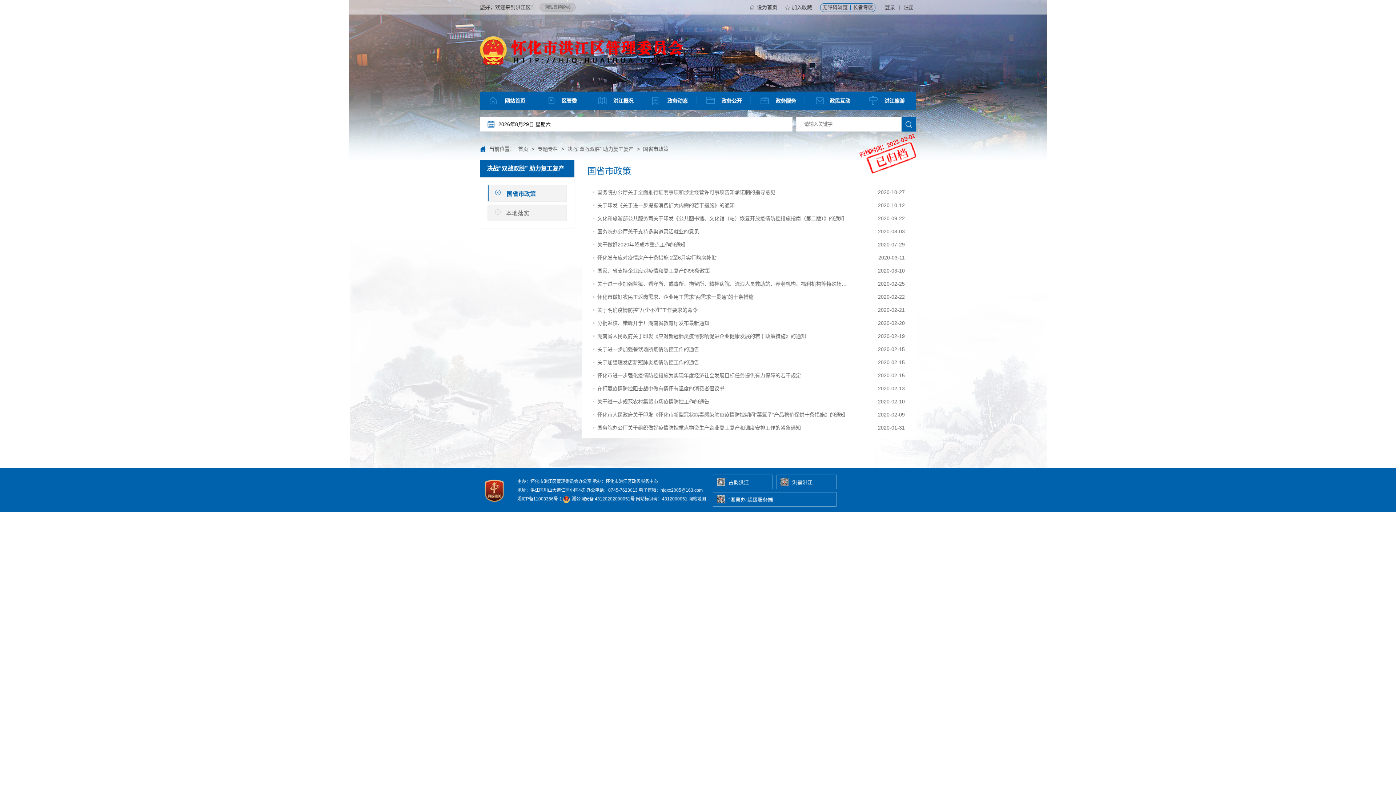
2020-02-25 (891, 284)
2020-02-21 (891, 310)
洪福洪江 (802, 482)
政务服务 (786, 101)
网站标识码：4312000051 (661, 499)
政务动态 (677, 101)
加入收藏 (802, 7)
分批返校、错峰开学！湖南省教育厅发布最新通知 (653, 323)
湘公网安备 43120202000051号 (603, 499)
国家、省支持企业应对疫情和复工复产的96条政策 (653, 271)
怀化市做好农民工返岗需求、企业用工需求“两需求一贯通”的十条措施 (675, 297)
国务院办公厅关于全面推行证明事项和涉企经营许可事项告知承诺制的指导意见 (686, 192)
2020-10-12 (891, 205)
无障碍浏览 (835, 7)
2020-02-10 (891, 401)
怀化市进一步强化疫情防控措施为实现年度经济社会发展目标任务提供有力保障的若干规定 (699, 375)
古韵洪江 (739, 482)
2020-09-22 (891, 218)
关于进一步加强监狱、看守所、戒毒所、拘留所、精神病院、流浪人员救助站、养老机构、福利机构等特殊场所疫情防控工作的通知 (722, 284)
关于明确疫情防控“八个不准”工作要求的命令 (647, 310)
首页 (523, 149)
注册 (909, 7)
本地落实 (517, 213)
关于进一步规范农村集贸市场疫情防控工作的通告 (653, 401)
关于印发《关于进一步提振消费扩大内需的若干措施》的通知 (666, 205)
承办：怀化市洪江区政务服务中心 (625, 481)
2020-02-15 (891, 349)
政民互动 (840, 101)
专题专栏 (548, 149)
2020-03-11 (891, 258)
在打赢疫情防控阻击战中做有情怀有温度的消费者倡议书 (661, 388)
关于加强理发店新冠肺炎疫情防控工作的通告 (648, 362)
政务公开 (732, 101)
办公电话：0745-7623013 (612, 490)
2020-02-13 (891, 388)
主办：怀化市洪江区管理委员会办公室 (554, 481)
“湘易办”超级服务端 (751, 500)
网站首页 (515, 101)
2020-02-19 (891, 336)
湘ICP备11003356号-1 (539, 499)
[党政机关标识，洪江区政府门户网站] (495, 504)
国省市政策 (521, 194)
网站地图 (697, 499)
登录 (890, 7)
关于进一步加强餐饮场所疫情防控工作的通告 (648, 349)
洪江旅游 (894, 101)
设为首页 (767, 7)
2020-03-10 (891, 271)
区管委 (569, 101)
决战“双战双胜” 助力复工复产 (600, 149)
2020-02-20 (891, 323)
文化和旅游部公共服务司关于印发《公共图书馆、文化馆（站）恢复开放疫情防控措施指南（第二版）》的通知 (720, 218)
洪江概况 (623, 101)
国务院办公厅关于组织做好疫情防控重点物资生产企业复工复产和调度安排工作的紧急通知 (699, 428)
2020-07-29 (891, 244)
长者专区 (863, 7)
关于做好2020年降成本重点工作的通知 (641, 244)
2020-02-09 (891, 415)
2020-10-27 (891, 192)
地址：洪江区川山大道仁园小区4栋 (551, 490)
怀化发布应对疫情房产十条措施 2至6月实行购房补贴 (657, 258)
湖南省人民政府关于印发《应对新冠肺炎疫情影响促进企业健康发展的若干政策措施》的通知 (701, 336)
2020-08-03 (891, 231)
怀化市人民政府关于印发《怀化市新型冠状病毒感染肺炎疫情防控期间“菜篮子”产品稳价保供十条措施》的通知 (721, 415)
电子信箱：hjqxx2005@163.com (671, 490)
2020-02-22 (891, 297)
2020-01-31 (891, 428)
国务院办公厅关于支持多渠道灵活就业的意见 (648, 231)
